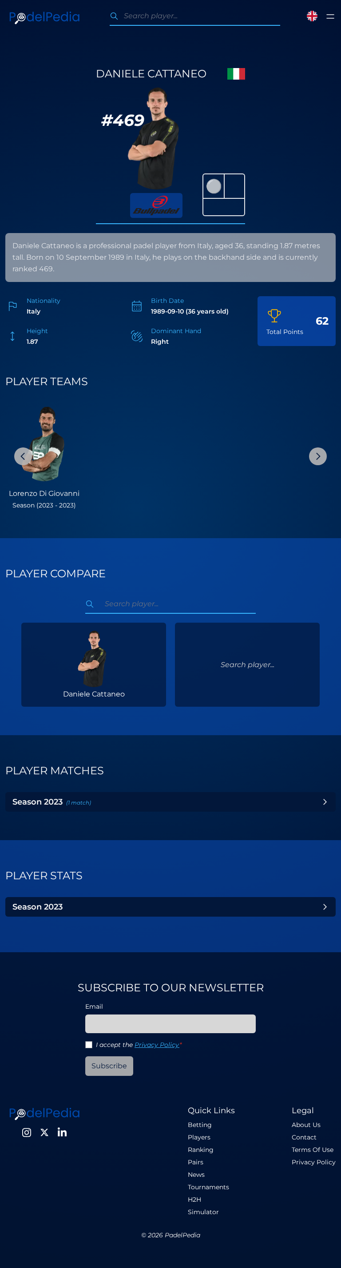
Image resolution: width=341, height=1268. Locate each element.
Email (94, 1006)
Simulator (203, 1212)
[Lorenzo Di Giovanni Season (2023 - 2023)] (44, 442)
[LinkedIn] (62, 1132)
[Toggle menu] (330, 16)
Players (199, 1137)
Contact (304, 1137)
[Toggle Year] (325, 802)
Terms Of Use (312, 1150)
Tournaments (208, 1187)
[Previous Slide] (23, 456)
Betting (200, 1125)
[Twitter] (44, 1132)
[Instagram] (26, 1132)
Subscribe (109, 1066)
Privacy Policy (157, 1045)
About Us (306, 1125)
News (196, 1175)
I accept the (139, 1045)
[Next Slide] (318, 456)
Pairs (195, 1162)
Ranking (201, 1150)
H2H (194, 1200)
